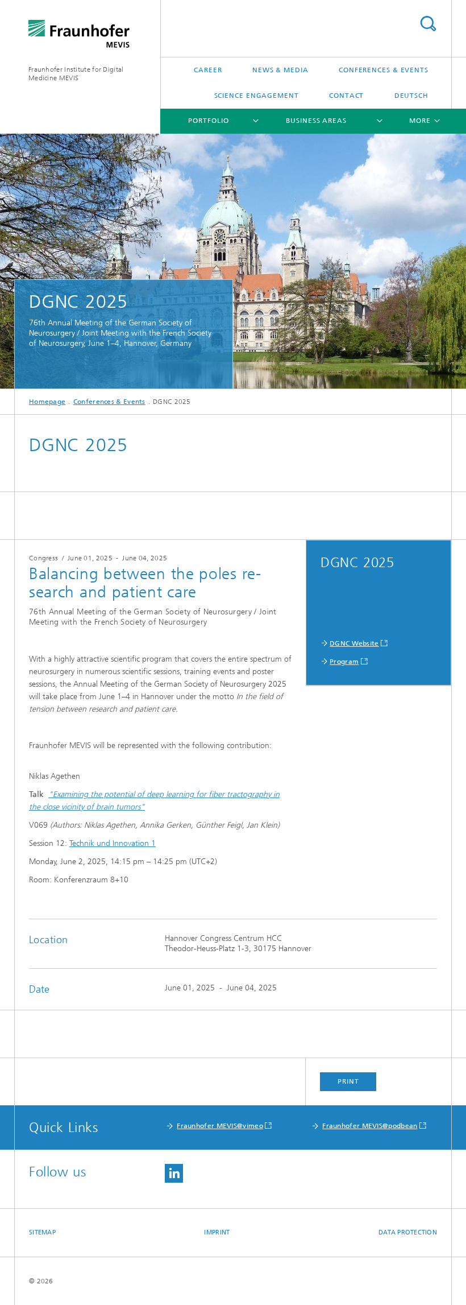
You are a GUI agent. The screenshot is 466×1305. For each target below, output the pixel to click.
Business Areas (316, 121)
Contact (346, 96)
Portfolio (208, 121)
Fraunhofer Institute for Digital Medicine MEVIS (76, 73)
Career (208, 70)
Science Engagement (256, 96)
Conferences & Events (383, 70)
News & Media (280, 70)
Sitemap (42, 1232)
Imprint (217, 1232)
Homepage (47, 402)
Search (428, 23)
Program (344, 662)
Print (348, 1081)
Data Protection (407, 1232)
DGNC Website (354, 643)
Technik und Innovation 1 (112, 843)
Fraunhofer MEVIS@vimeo (220, 1126)
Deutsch (411, 96)
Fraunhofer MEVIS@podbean (369, 1126)
